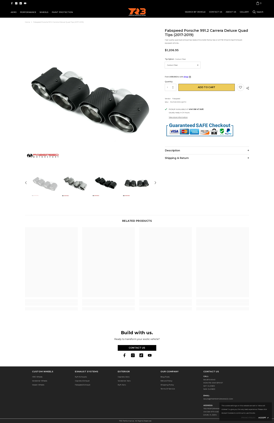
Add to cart (206, 87)
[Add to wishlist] (240, 87)
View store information (178, 117)
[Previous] (26, 183)
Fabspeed (176, 98)
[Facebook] (12, 3)
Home (27, 22)
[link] (258, 3)
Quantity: (169, 81)
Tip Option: (175, 59)
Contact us (137, 347)
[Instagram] (16, 3)
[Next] (155, 183)
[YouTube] (25, 3)
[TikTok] (21, 3)
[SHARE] (246, 88)
